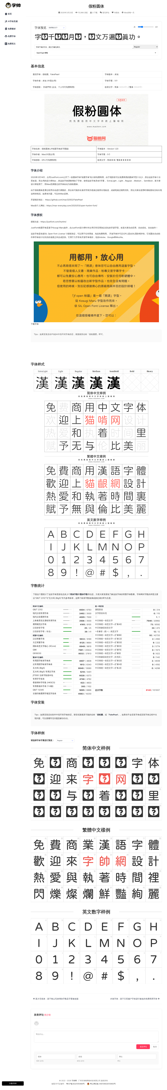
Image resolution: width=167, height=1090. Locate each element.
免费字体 (10, 36)
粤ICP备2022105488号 (75, 1084)
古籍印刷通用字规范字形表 (44, 693)
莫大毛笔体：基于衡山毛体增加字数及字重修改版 (56, 998)
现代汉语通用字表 (40, 617)
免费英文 (10, 43)
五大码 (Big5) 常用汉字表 (44, 671)
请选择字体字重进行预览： (42, 740)
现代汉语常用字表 (40, 613)
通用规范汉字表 (39, 624)
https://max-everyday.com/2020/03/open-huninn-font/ (71, 205)
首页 (8, 14)
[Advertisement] (83, 351)
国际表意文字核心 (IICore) (44, 646)
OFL (43, 160)
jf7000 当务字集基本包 (43, 675)
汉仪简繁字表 (39, 639)
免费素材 (10, 28)
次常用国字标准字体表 (42, 664)
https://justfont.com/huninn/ (53, 221)
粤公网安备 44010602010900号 (103, 1084)
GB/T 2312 (38, 609)
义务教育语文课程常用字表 (44, 620)
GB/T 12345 (38, 690)
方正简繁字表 (39, 642)
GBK (35, 650)
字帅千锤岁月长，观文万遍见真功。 (88, 36)
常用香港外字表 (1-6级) (43, 686)
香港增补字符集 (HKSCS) (44, 682)
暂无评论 (105, 12)
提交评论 (143, 1047)
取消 (155, 1047)
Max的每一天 (129, 12)
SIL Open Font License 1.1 (56, 233)
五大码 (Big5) (39, 668)
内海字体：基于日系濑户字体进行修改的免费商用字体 (134, 998)
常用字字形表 (39, 679)
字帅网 (74, 1080)
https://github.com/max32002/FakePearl (64, 199)
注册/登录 (13, 1083)
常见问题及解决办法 (59, 718)
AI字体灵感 (11, 21)
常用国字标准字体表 (41, 660)
